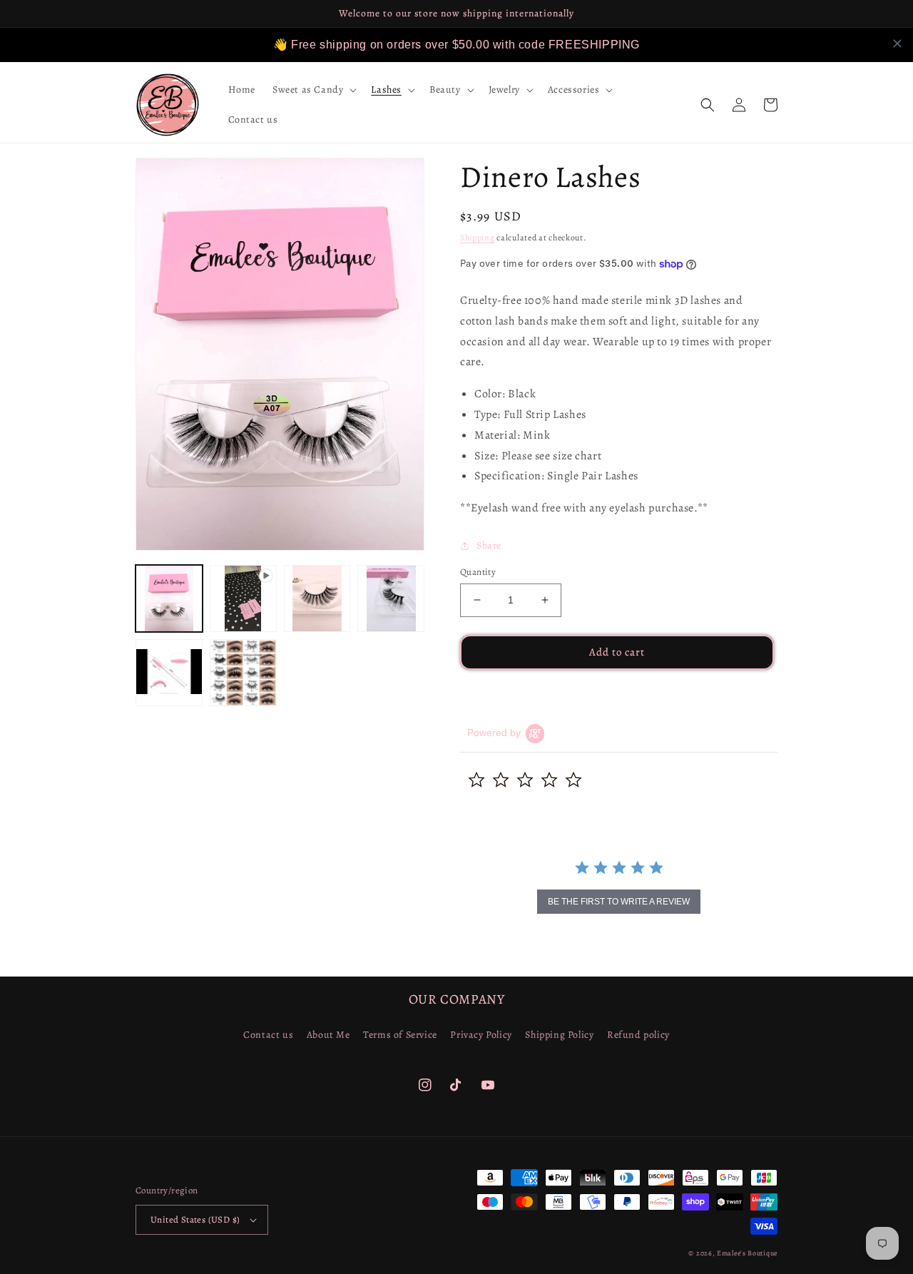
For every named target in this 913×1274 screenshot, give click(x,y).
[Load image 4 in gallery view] (169, 672)
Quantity (478, 572)
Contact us (268, 1034)
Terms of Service (400, 1034)
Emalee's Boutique (747, 1253)
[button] (313, 90)
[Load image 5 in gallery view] (243, 672)
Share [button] (488, 545)
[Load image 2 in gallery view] (317, 598)
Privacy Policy (480, 1034)
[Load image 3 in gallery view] (390, 598)
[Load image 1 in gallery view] (169, 598)
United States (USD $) (195, 1219)
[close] (897, 43)
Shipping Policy (559, 1034)
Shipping (477, 237)
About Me (328, 1034)
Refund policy (638, 1034)
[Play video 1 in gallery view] (243, 598)
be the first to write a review (619, 902)
